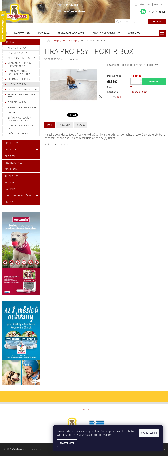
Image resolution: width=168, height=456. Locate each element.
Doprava (44, 33)
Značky (9, 202)
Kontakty (133, 33)
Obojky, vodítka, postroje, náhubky (19, 72)
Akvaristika (12, 169)
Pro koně (11, 149)
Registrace (160, 4)
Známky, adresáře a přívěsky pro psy (19, 119)
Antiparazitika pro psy (21, 57)
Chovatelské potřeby (18, 195)
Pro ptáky (11, 156)
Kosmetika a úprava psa (22, 107)
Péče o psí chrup (18, 133)
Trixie (133, 87)
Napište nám (22, 33)
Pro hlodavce (13, 162)
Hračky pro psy (17, 84)
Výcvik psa (14, 112)
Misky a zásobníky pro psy (21, 96)
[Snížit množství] (140, 82)
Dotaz (120, 97)
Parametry (65, 124)
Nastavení (67, 443)
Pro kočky (11, 143)
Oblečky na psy (17, 102)
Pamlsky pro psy (18, 52)
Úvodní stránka (6, 33)
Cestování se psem (19, 79)
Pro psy (9, 41)
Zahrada (10, 188)
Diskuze (80, 124)
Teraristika (11, 175)
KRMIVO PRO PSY (17, 47)
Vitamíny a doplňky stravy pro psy (19, 64)
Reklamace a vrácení (71, 33)
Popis (50, 124)
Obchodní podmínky (106, 33)
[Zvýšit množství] (140, 79)
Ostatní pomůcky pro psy (21, 127)
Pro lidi (10, 182)
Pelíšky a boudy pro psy (22, 89)
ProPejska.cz (84, 409)
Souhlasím (149, 433)
